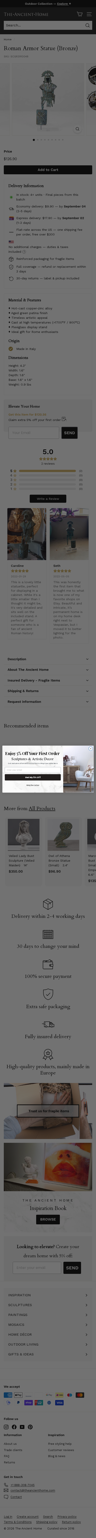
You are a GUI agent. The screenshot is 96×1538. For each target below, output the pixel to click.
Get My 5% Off (33, 777)
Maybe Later (32, 785)
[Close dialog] (91, 748)
